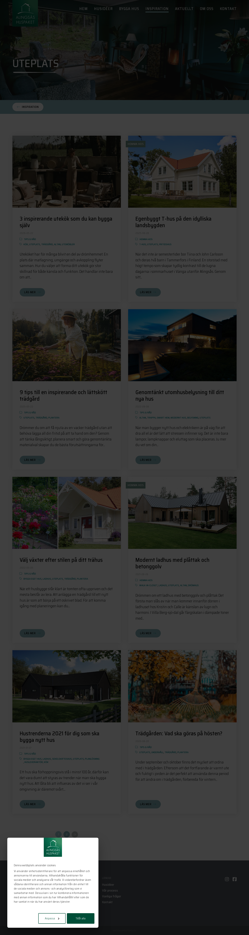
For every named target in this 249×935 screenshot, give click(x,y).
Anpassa (50, 918)
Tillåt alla (80, 918)
